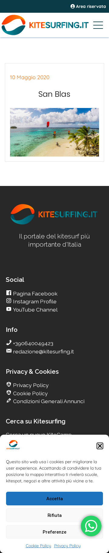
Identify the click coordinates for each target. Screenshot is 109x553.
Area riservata (90, 6)
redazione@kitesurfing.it (43, 351)
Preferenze (54, 532)
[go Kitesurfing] (54, 223)
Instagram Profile (34, 301)
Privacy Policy (67, 545)
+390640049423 (32, 343)
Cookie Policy (38, 545)
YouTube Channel (35, 309)
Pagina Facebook (35, 293)
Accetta (54, 498)
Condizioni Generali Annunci (48, 401)
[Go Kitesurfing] (54, 25)
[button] (100, 446)
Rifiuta (55, 515)
